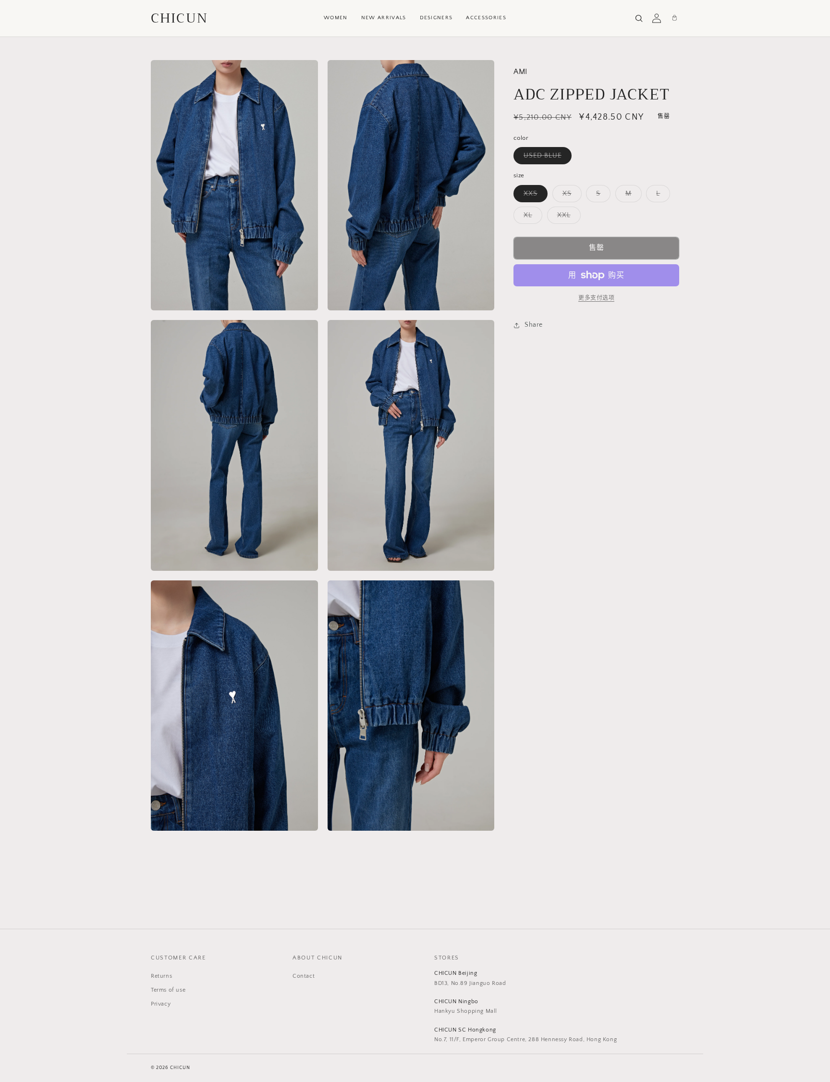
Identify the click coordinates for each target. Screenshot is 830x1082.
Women (336, 18)
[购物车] (674, 18)
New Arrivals (383, 18)
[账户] (656, 18)
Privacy (161, 1004)
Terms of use (168, 990)
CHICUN (179, 18)
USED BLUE (546, 157)
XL (531, 217)
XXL (567, 217)
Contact (304, 976)
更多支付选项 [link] (596, 298)
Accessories (486, 18)
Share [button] (534, 325)
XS (570, 195)
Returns (161, 976)
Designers (436, 18)
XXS (534, 195)
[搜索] (639, 18)
